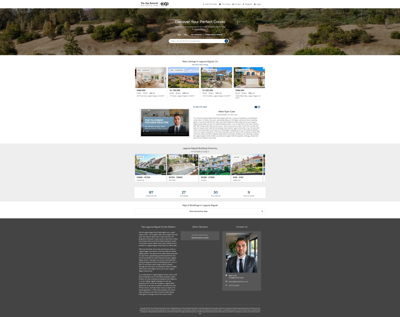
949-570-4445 (211, 4)
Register (248, 4)
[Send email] (256, 107)
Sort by (193, 151)
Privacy (238, 4)
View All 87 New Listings (200, 65)
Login (258, 4)
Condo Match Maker (213, 35)
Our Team (226, 4)
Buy (179, 35)
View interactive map (198, 211)
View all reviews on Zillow (200, 238)
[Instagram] (259, 107)
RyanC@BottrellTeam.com (238, 282)
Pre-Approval (196, 35)
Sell (186, 35)
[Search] (226, 41)
